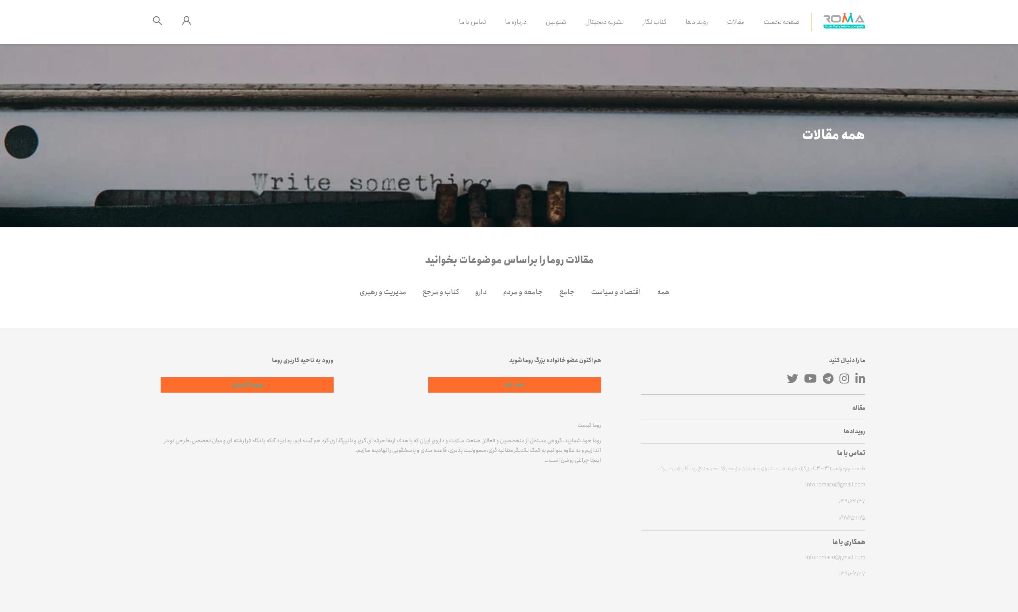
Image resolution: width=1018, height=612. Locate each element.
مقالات (736, 21)
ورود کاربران (247, 384)
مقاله (858, 408)
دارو (481, 292)
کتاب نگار (655, 21)
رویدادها (697, 21)
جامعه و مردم (523, 292)
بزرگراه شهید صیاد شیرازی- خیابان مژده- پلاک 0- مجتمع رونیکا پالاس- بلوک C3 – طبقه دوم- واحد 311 (761, 469)
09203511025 (852, 518)
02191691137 (851, 502)
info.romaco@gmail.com (835, 485)
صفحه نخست (782, 21)
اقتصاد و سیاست (616, 292)
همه (663, 292)
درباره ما (516, 21)
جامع (567, 292)
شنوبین (556, 21)
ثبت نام (515, 384)
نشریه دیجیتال (604, 21)
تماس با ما (472, 21)
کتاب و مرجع (440, 292)
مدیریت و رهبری (382, 292)
